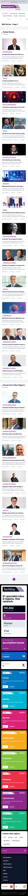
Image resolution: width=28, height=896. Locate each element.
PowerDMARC (21, 894)
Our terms (5, 880)
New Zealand (7, 840)
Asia (5, 837)
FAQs (4, 870)
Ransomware (22, 15)
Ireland (21, 837)
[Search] (20, 19)
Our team (5, 876)
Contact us (5, 860)
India (16, 837)
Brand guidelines (7, 857)
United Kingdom (16, 840)
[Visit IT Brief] (10, 773)
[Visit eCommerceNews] (10, 753)
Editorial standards (7, 867)
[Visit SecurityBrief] (10, 793)
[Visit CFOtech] (10, 673)
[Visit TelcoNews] (10, 813)
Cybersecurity (22, 13)
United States (7, 844)
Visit (4, 686)
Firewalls (15, 15)
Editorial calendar (7, 864)
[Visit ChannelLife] (10, 693)
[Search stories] (25, 850)
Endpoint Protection (7, 15)
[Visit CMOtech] (10, 713)
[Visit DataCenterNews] (10, 733)
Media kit (12, 686)
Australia (10, 837)
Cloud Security (13, 13)
